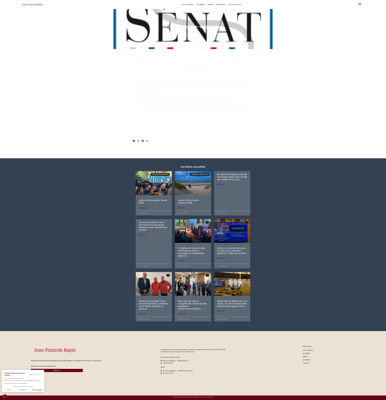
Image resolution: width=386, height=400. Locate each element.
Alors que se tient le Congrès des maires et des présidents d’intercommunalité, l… (192, 305)
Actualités (201, 4)
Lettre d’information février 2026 (153, 201)
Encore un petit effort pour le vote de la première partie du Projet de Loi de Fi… (232, 251)
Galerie (210, 4)
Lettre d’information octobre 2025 (188, 201)
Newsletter (220, 4)
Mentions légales (194, 397)
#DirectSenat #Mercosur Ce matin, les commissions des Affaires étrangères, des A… (232, 304)
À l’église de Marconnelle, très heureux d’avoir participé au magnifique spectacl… (191, 252)
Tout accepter (37, 390)
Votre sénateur (188, 4)
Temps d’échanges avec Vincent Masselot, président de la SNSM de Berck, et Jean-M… (153, 305)
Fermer (9, 390)
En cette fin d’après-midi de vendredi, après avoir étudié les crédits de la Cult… (232, 177)
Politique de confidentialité (180, 397)
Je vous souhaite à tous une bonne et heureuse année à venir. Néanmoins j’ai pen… (153, 226)
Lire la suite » (143, 208)
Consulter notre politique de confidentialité (15, 383)
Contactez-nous (234, 4)
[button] (4, 396)
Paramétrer (23, 390)
